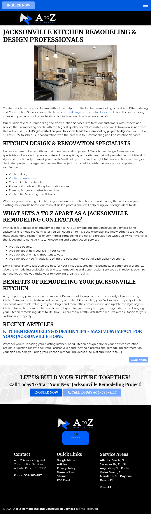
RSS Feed (63, 480)
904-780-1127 (33, 475)
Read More (139, 359)
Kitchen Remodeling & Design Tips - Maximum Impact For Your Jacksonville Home (72, 334)
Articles (62, 464)
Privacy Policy (66, 468)
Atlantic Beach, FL (112, 460)
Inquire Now (18, 5)
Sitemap (62, 476)
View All (105, 487)
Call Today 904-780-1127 (94, 392)
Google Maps (66, 460)
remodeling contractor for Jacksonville (89, 112)
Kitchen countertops (23, 178)
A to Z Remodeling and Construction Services (44, 508)
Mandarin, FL (109, 476)
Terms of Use (65, 472)
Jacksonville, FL (110, 464)
